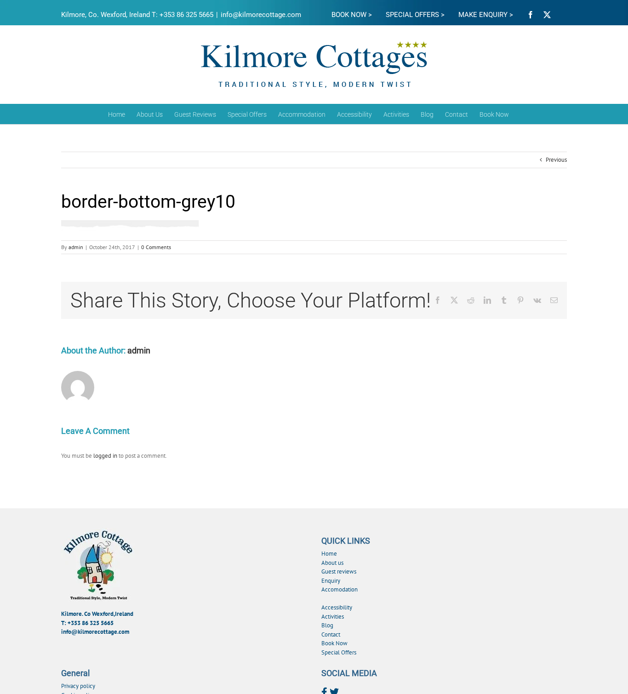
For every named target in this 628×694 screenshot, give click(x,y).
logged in (105, 456)
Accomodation (339, 589)
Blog (327, 625)
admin (76, 247)
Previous (556, 160)
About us (332, 563)
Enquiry (330, 581)
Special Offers (338, 652)
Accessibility (336, 607)
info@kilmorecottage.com (261, 15)
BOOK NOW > (351, 15)
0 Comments (156, 247)
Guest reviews (338, 571)
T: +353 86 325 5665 (87, 623)
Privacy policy (78, 686)
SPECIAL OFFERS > (415, 15)
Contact (330, 634)
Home (329, 553)
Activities (332, 616)
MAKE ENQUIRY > (485, 15)
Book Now (334, 643)
